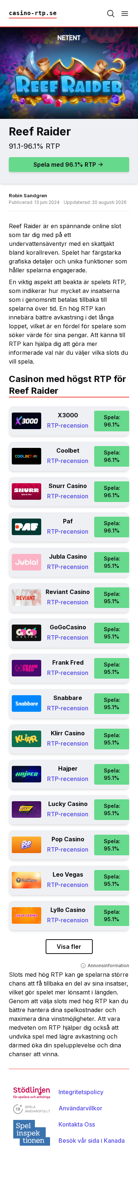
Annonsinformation (108, 965)
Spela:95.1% (112, 562)
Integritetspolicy (81, 1092)
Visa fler (69, 946)
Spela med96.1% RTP (64, 164)
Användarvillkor (80, 1108)
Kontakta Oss (77, 1124)
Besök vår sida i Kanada (92, 1140)
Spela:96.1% (112, 421)
